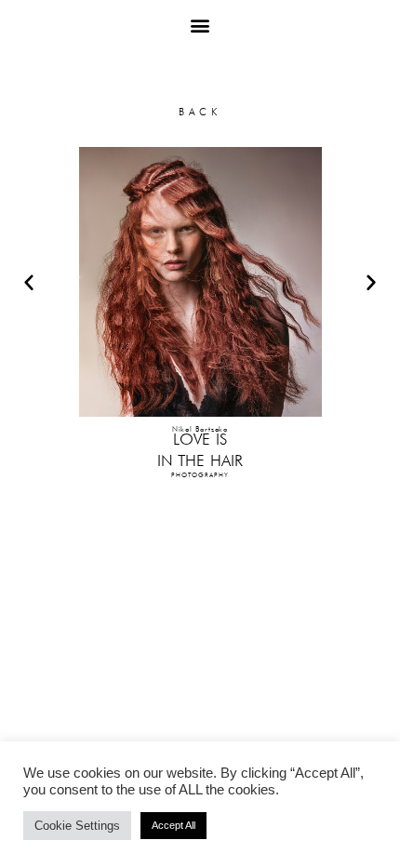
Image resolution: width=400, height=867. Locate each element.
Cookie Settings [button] (77, 826)
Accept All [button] (173, 825)
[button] (200, 24)
